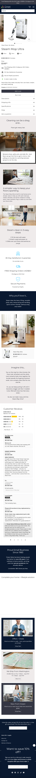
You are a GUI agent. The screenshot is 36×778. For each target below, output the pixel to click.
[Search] (33, 10)
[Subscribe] (26, 767)
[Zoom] (29, 39)
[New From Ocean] (18, 693)
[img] (18, 440)
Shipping (3, 87)
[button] (5, 58)
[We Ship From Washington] (18, 660)
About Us (3, 738)
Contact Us (4, 740)
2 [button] (14, 540)
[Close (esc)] (34, 745)
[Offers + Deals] (18, 628)
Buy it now (18, 95)
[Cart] (30, 6)
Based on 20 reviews (9, 413)
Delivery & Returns (6, 743)
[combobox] (18, 10)
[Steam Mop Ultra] (18, 354)
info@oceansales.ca (10, 529)
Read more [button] (8, 475)
